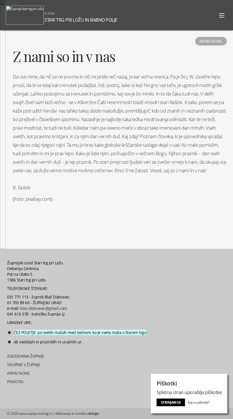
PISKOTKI (15, 381)
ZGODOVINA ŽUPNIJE (25, 356)
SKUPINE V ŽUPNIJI (23, 364)
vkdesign (93, 413)
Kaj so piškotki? (198, 402)
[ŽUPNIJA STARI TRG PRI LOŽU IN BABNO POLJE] (118, 2)
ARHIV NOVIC (18, 373)
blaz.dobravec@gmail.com (43, 308)
